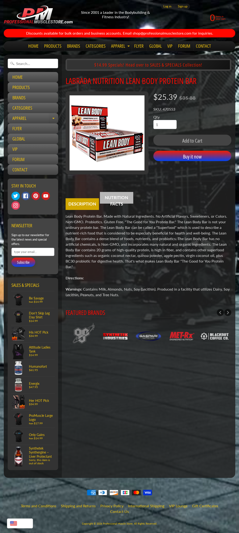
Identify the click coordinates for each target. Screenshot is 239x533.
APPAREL (121, 47)
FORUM (184, 46)
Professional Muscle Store (118, 523)
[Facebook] (25, 196)
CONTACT (203, 46)
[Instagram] (15, 205)
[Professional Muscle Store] (38, 14)
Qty (156, 117)
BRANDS (73, 46)
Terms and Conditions (38, 506)
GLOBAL (155, 46)
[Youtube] (46, 196)
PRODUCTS (52, 46)
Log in (167, 6)
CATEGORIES (95, 46)
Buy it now (192, 156)
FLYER (139, 46)
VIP (169, 46)
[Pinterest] (36, 196)
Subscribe (23, 262)
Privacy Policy (111, 506)
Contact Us (119, 511)
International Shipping (146, 506)
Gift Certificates (205, 506)
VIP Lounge (178, 506)
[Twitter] (15, 196)
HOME (33, 46)
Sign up (182, 6)
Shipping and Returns (78, 506)
